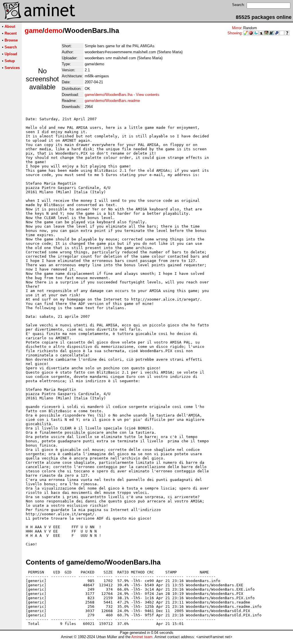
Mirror (236, 28)
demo (53, 30)
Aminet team (142, 637)
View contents (147, 94)
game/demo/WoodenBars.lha (108, 94)
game (33, 30)
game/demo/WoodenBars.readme (112, 100)
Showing (234, 33)
